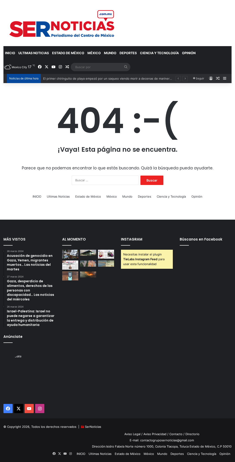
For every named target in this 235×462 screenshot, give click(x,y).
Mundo (110, 53)
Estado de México (68, 53)
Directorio (192, 434)
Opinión (189, 53)
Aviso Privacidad (154, 434)
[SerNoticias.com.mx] (62, 23)
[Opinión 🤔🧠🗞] (106, 254)
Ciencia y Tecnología (159, 53)
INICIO (10, 53)
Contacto (175, 434)
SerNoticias (93, 426)
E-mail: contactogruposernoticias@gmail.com (162, 440)
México (94, 53)
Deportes (128, 53)
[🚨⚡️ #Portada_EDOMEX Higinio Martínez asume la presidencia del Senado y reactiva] (70, 264)
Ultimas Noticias (33, 53)
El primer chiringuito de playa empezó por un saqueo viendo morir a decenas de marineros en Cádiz (114, 78)
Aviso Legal (132, 434)
